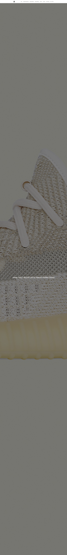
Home (21, 1)
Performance (47, 1)
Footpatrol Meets (32, 1)
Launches (44, 1)
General (41, 1)
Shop (51, 1)
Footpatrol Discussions (26, 1)
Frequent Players (37, 1)
